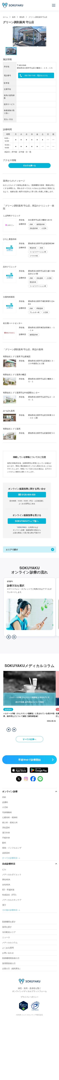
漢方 (4, 904)
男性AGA (6, 879)
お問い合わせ (8, 952)
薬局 (13, 17)
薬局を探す (7, 926)
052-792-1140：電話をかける (36, 75)
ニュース (6, 937)
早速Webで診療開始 (29, 759)
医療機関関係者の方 (10, 958)
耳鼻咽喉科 (7, 812)
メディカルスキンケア (11, 899)
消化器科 (6, 827)
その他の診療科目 (10, 909)
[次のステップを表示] (14, 637)
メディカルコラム (10, 942)
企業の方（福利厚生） (11, 968)
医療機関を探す (9, 921)
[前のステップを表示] (9, 637)
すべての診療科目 (10, 857)
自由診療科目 (8, 863)
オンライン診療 (10, 791)
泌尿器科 (6, 852)
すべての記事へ (29, 739)
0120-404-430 (28, 494)
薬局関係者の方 (9, 963)
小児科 (5, 807)
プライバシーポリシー (29, 997)
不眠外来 (6, 837)
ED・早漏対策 (8, 889)
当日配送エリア (9, 932)
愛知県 (21, 17)
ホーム (5, 17)
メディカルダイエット (11, 874)
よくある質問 (8, 947)
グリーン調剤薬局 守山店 (38, 17)
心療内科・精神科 (10, 817)
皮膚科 (5, 802)
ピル (4, 869)
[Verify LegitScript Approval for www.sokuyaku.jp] (23, 1006)
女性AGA (6, 884)
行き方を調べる (29, 165)
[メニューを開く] (54, 5)
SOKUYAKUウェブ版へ (27, 521)
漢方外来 (6, 832)
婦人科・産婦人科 (10, 822)
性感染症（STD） (10, 894)
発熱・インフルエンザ (11, 847)
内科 (4, 797)
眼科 (4, 842)
